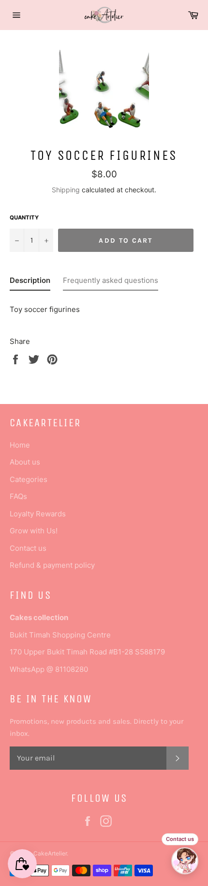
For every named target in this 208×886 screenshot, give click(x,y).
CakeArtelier (50, 853)
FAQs (18, 496)
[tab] (30, 282)
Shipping (66, 190)
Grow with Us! (34, 530)
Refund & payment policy (52, 565)
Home (20, 445)
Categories (28, 479)
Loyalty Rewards (38, 513)
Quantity (24, 217)
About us (25, 461)
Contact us (28, 548)
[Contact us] (184, 860)
